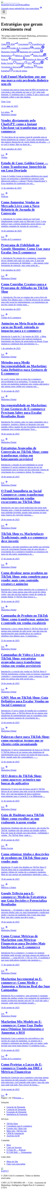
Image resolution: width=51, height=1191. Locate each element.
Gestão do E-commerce (20, 48)
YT (7, 1171)
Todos (3, 44)
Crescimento (23, 44)
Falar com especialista (16, 1164)
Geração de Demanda (16, 1107)
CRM (12, 44)
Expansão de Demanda (16, 1112)
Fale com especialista (30, 8)
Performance (16, 59)
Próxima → (19, 1098)
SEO (30, 63)
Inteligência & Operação (17, 1114)
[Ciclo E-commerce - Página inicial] (10, 2)
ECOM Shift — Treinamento (19, 1152)
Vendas (40, 67)
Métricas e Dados (22, 55)
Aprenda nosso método (11, 8)
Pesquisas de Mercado (35, 59)
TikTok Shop (12, 1123)
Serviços (10, 5)
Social (37, 63)
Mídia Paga (38, 55)
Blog (27, 5)
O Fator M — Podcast (16, 1150)
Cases (16, 5)
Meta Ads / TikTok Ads (17, 1131)
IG (2, 1171)
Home (3, 5)
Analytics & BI (13, 1136)
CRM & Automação (15, 1133)
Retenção (20, 63)
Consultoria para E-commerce (19, 1126)
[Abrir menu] (4, 12)
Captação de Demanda (16, 1109)
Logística (37, 48)
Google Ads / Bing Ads (17, 1128)
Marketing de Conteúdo (30, 52)
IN (4, 1171)
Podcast (22, 5)
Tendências (28, 67)
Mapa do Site (12, 1161)
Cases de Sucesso (14, 1147)
